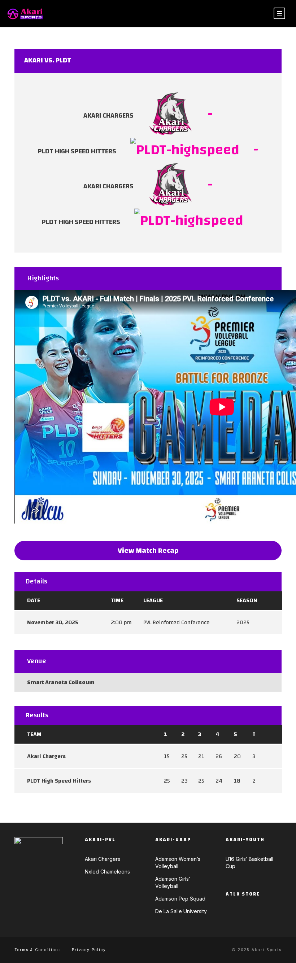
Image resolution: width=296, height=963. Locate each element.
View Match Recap (148, 550)
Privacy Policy (89, 949)
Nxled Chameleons (107, 871)
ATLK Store (243, 894)
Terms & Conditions (37, 949)
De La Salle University (181, 911)
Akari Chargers (102, 859)
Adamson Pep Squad (180, 899)
